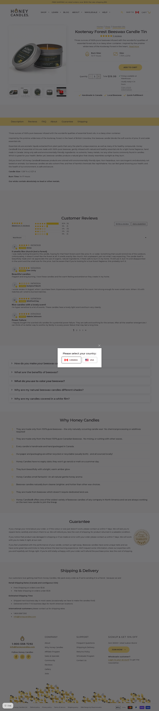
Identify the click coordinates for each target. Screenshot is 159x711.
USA (92, 360)
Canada (73, 360)
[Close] (99, 345)
